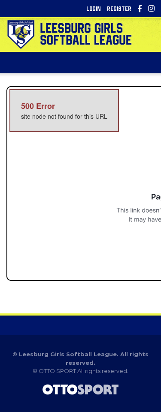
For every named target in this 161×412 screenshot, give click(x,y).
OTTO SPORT (57, 370)
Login (93, 8)
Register (119, 8)
